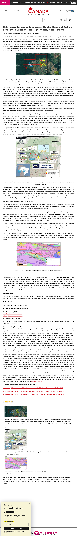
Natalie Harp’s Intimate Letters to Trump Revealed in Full (25, 2)
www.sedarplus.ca (36, 381)
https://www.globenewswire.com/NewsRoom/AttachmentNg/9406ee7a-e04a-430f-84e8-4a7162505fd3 (33, 391)
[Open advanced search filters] (64, 20)
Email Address (9, 521)
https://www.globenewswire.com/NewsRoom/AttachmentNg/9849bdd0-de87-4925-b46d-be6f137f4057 (33, 394)
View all (73, 2)
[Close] (29, 503)
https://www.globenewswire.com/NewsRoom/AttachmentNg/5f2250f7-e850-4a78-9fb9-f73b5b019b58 (33, 388)
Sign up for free (16, 528)
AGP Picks (5, 2)
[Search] (61, 20)
